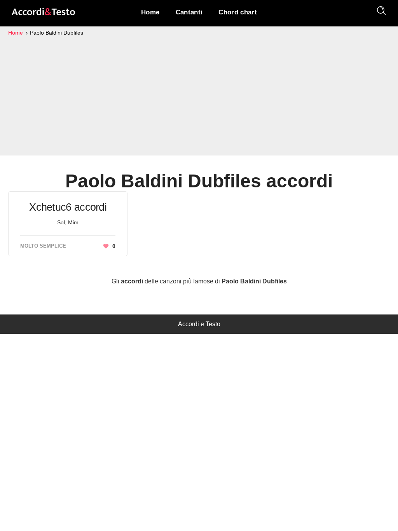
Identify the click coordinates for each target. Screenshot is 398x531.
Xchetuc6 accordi (67, 207)
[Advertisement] (199, 95)
